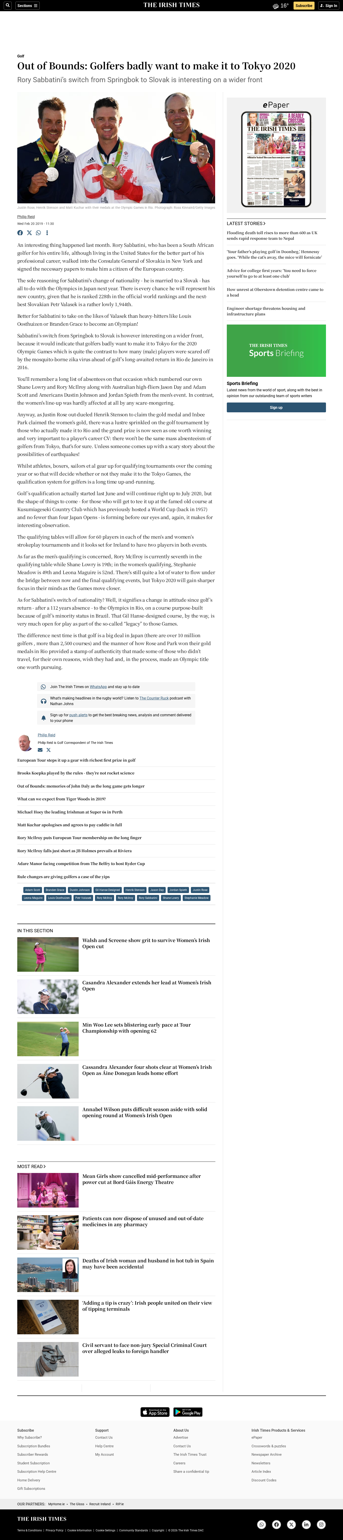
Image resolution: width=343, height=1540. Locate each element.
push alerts (78, 715)
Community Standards (133, 1530)
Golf (20, 56)
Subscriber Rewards (32, 1454)
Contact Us (104, 1437)
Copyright (158, 1530)
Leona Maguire (33, 898)
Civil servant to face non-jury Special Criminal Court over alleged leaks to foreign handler (144, 1348)
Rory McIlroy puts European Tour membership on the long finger (79, 837)
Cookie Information (79, 1530)
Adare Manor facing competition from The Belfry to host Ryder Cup (81, 863)
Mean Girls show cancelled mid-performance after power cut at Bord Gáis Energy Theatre (141, 1179)
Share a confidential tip (191, 1471)
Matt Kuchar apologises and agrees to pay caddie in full (69, 824)
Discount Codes (264, 1480)
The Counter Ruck (154, 698)
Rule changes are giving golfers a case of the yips (63, 876)
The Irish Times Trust (189, 1454)
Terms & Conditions (29, 1530)
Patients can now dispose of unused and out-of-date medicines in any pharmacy (142, 1221)
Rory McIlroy (104, 898)
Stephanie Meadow (197, 898)
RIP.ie (120, 1504)
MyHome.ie (56, 1504)
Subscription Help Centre (36, 1471)
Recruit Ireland (100, 1504)
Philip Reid (26, 217)
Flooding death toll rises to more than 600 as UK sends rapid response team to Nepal (272, 235)
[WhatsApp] (39, 233)
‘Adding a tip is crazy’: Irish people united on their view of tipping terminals (147, 1305)
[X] (29, 233)
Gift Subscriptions (31, 1488)
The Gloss (77, 1504)
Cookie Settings (105, 1530)
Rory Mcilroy (125, 898)
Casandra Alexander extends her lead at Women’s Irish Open (146, 985)
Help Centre (104, 1446)
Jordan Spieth (178, 890)
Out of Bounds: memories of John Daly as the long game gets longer (81, 786)
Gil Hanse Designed (107, 890)
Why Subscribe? (29, 1437)
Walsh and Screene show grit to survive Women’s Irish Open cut (146, 943)
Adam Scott (32, 890)
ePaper (257, 1437)
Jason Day (157, 890)
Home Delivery (28, 1480)
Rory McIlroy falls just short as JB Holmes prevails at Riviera (74, 850)
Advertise (180, 1437)
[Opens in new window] (155, 1412)
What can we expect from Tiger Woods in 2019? (61, 799)
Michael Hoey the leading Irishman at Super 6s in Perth (69, 812)
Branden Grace (55, 890)
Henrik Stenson (135, 890)
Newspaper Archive (267, 1454)
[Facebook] (20, 233)
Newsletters (261, 1463)
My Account (104, 1454)
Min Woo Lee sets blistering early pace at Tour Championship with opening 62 (136, 1027)
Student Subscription (33, 1463)
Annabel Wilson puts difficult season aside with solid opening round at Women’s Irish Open (144, 1112)
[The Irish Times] (171, 5)
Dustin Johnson (80, 890)
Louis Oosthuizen (59, 898)
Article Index (261, 1471)
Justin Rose (200, 890)
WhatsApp (98, 687)
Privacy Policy (54, 1530)
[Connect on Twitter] (48, 751)
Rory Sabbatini (148, 898)
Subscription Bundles (33, 1446)
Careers (179, 1463)
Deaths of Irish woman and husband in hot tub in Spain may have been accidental (148, 1263)
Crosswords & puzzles (269, 1446)
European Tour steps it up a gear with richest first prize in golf (76, 760)
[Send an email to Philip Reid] (40, 751)
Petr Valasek (83, 898)
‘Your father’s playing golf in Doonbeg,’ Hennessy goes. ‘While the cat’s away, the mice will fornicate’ (274, 254)
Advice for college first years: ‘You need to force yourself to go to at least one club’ (271, 273)
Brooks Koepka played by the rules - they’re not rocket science (75, 773)
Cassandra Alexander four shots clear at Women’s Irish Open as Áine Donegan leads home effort (147, 1069)
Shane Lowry (171, 898)
